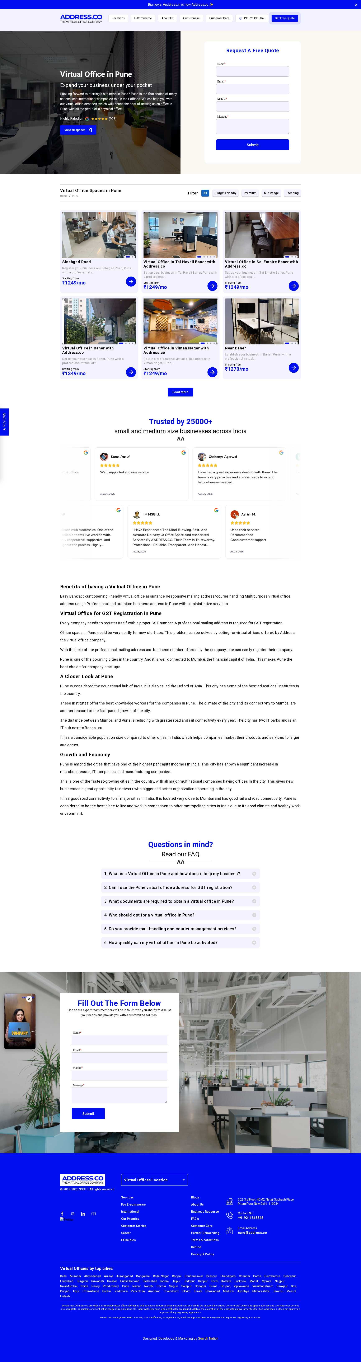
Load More (180, 392)
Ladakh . (65, 1296)
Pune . (126, 1286)
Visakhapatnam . (263, 1286)
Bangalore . (143, 1276)
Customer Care (219, 18)
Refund (196, 1247)
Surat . (214, 1286)
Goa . (294, 1286)
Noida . (85, 1286)
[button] (252, 144)
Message (223, 116)
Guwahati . (98, 1281)
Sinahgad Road (76, 262)
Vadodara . (122, 1291)
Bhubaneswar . (194, 1276)
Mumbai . (76, 1276)
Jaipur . (177, 1281)
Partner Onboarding (205, 1233)
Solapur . (187, 1286)
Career (126, 1233)
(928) (113, 119)
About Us (167, 18)
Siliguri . (174, 1286)
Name (221, 64)
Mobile (222, 99)
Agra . (76, 1291)
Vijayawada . (242, 1286)
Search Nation (208, 1338)
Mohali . (255, 1281)
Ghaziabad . (213, 1291)
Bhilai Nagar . (161, 1276)
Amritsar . (154, 1291)
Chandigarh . (228, 1276)
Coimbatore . (272, 1276)
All (205, 193)
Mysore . (267, 1281)
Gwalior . (112, 1281)
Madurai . (229, 1291)
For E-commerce (133, 1204)
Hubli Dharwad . (130, 1281)
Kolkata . (227, 1281)
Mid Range (271, 193)
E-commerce (143, 18)
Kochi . (215, 1281)
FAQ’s (195, 1218)
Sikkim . (187, 1291)
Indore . (165, 1281)
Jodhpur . (190, 1281)
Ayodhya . (243, 1291)
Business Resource (205, 1211)
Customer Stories (133, 1225)
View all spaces (74, 130)
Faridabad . (67, 1281)
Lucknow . (241, 1281)
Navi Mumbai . (69, 1286)
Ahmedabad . (93, 1276)
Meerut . (292, 1291)
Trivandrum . (171, 1291)
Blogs (195, 1197)
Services (127, 1197)
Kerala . (198, 1291)
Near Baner (235, 348)
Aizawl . (109, 1276)
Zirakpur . (283, 1286)
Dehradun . (290, 1276)
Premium (250, 193)
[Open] (184, 1180)
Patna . (257, 1276)
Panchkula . (138, 1291)
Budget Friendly (225, 193)
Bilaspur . (212, 1276)
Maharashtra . (261, 1291)
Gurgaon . (83, 1281)
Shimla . (162, 1286)
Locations (118, 18)
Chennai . (245, 1276)
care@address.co (252, 1233)
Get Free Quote (285, 18)
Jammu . (279, 1291)
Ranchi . (149, 1286)
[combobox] (151, 1180)
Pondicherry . (111, 1286)
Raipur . (137, 1286)
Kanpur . (203, 1281)
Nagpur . (280, 1281)
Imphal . (107, 1291)
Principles (128, 1240)
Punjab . (65, 1291)
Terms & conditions (205, 1240)
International (130, 1211)
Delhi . (64, 1276)
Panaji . (96, 1286)
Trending (292, 193)
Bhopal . (177, 1276)
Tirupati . (226, 1286)
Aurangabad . (125, 1276)
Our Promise (191, 18)
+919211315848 (254, 18)
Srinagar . (201, 1286)
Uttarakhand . (91, 1291)
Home (63, 195)
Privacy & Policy (202, 1254)
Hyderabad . (150, 1281)
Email (221, 81)
